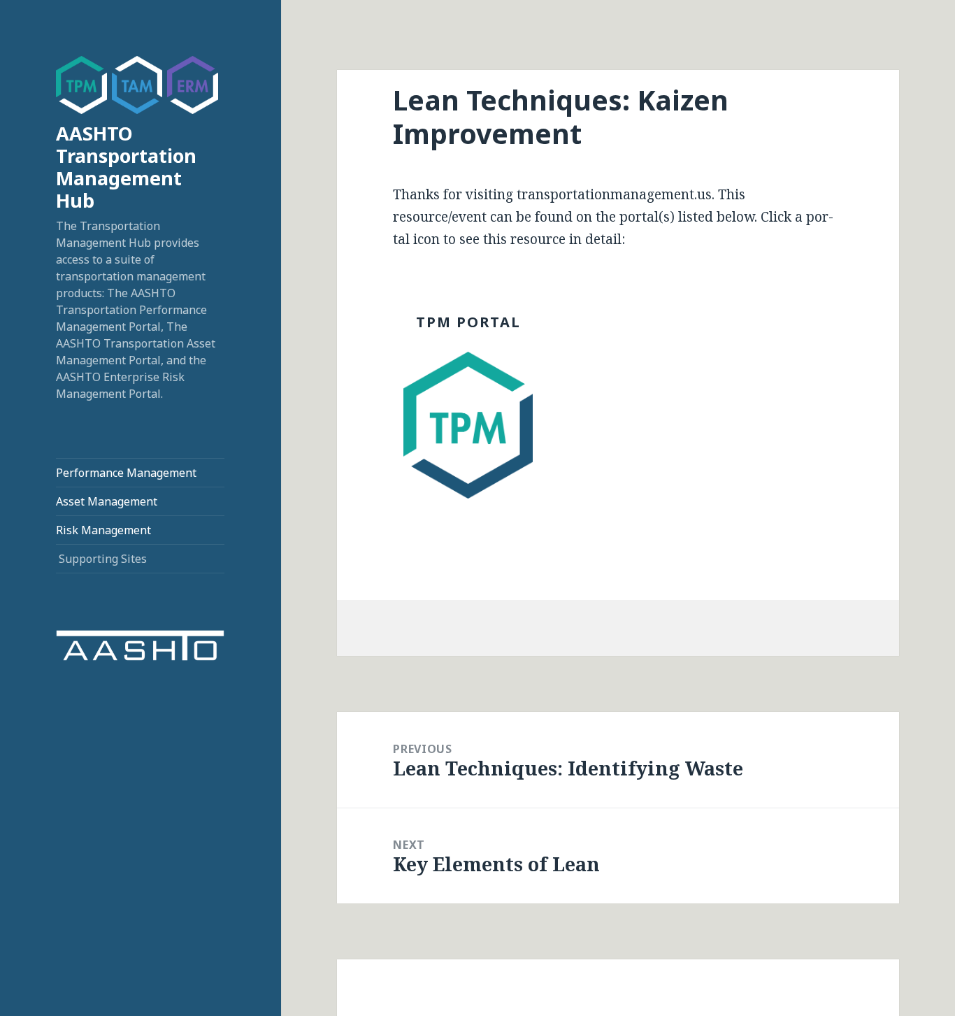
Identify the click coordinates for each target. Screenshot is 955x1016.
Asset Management (106, 501)
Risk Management (103, 530)
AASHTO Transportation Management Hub (126, 166)
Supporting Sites (103, 558)
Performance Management (126, 472)
